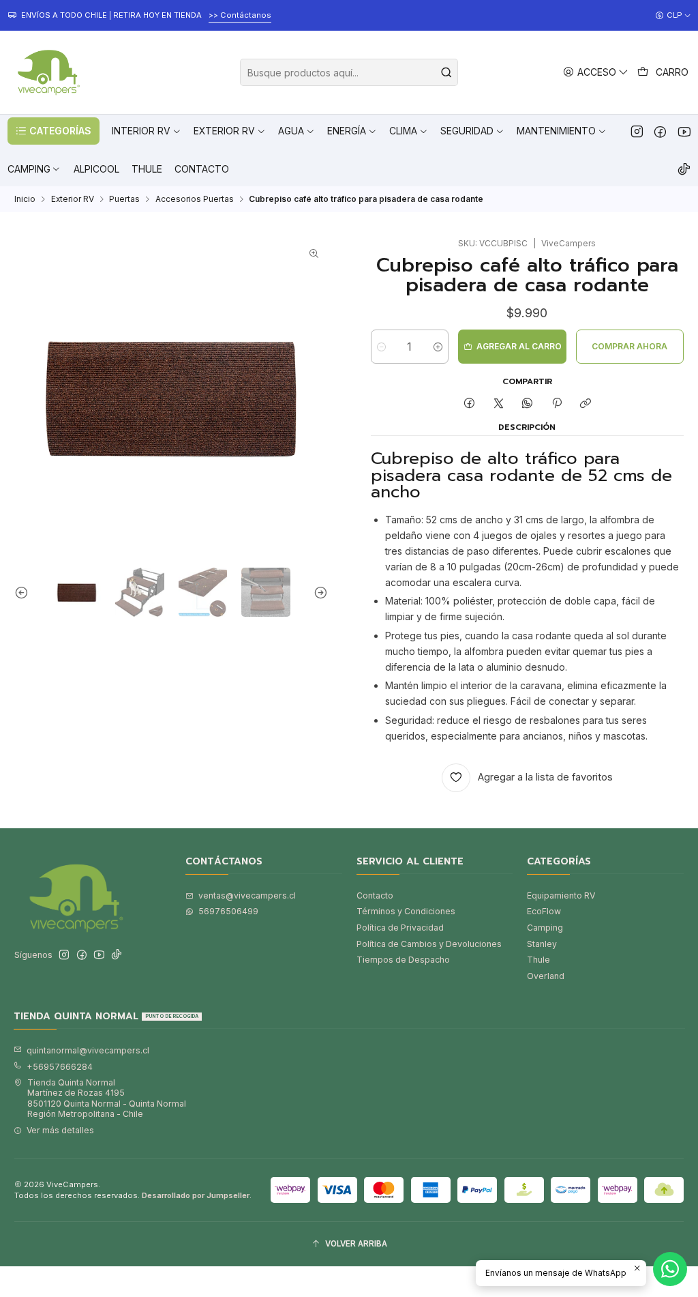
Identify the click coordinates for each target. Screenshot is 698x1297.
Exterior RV (72, 199)
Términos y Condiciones (405, 911)
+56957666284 (60, 1067)
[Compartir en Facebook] (469, 404)
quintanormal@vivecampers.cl (88, 1050)
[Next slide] (317, 592)
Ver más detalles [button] (60, 1130)
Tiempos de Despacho (403, 959)
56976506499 (228, 911)
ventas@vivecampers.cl (247, 895)
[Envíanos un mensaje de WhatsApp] (670, 1269)
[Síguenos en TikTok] (684, 169)
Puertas (124, 199)
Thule (538, 959)
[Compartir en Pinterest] (557, 404)
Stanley (542, 944)
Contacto (374, 895)
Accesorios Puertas (194, 199)
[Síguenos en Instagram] (637, 131)
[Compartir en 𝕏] (498, 404)
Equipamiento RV (561, 895)
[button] (53, 131)
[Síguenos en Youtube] (684, 131)
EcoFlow (544, 911)
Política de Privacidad (400, 927)
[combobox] (349, 72)
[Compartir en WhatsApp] (527, 404)
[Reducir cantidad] (381, 346)
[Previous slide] (24, 592)
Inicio (24, 199)
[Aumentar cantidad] (438, 346)
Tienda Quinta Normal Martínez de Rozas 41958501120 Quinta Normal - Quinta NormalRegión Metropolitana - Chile (106, 1098)
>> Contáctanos (240, 15)
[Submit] (446, 72)
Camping (545, 927)
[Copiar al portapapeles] (585, 404)
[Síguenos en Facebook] (660, 131)
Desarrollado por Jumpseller (195, 1195)
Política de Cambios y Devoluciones (429, 944)
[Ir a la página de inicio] (46, 72)
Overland (545, 976)
